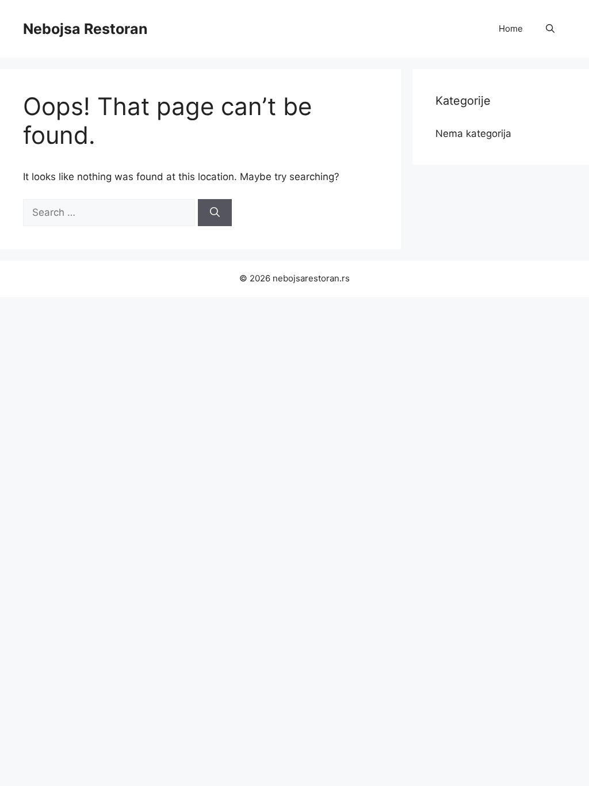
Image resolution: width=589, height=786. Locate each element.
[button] (550, 29)
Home (511, 28)
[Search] (215, 213)
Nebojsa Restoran (85, 28)
